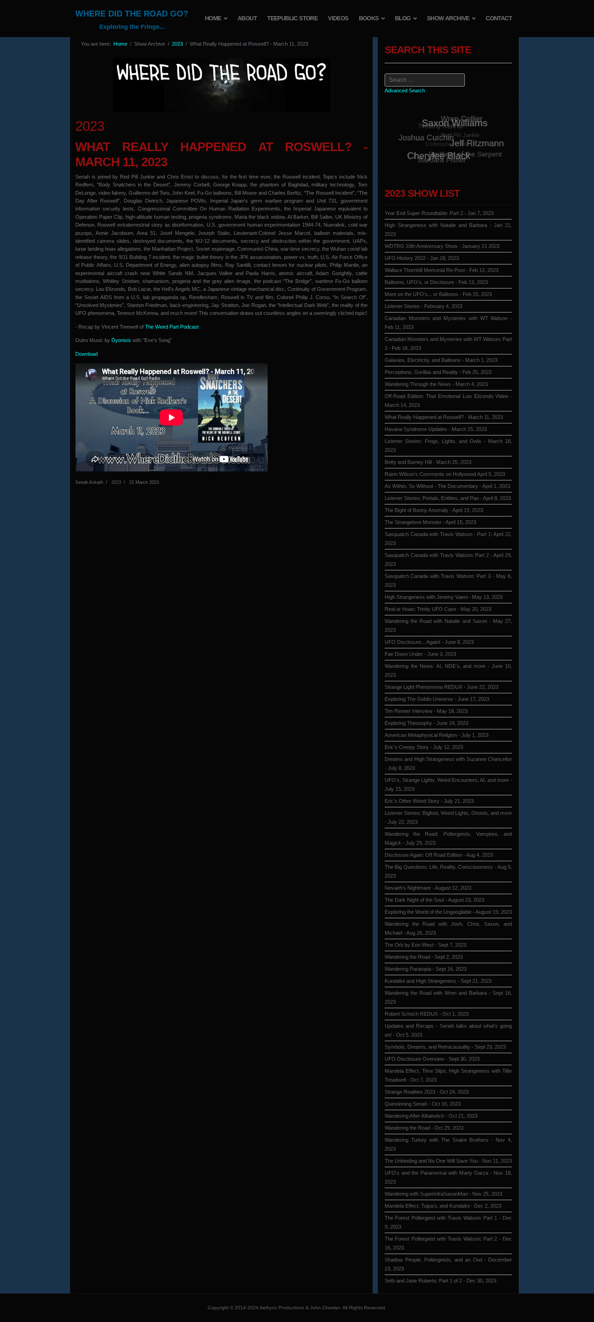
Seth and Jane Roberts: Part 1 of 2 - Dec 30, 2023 (440, 1281)
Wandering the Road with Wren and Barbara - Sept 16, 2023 (448, 997)
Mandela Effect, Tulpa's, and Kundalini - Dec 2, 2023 (443, 1206)
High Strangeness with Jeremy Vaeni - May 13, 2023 (444, 597)
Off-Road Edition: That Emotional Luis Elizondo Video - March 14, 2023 (448, 400)
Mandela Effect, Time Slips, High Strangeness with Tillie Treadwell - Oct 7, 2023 (448, 1075)
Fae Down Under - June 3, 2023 (420, 654)
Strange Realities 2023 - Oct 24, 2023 (427, 1092)
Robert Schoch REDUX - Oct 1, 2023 (427, 1014)
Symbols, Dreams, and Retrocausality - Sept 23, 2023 (445, 1047)
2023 (116, 482)
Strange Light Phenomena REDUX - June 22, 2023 (441, 687)
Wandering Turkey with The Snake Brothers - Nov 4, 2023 (448, 1144)
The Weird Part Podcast (172, 327)
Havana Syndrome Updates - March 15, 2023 (436, 429)
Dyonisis (121, 340)
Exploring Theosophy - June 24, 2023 (426, 723)
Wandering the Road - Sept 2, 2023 (424, 957)
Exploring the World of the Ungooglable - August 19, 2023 (448, 912)
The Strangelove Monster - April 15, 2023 (430, 522)
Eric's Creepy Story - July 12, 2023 (424, 747)
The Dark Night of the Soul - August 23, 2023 (434, 900)
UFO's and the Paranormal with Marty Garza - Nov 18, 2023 (448, 1177)
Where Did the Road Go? (131, 14)
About (247, 18)
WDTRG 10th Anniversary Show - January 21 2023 (442, 246)
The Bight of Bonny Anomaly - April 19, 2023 (434, 510)
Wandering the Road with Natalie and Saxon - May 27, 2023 (448, 625)
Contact (499, 18)
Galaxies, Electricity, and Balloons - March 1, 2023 (441, 360)
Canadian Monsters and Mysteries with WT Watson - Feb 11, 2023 (448, 322)
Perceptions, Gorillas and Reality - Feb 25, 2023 (438, 372)
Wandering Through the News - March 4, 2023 (436, 384)
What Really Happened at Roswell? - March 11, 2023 (444, 417)
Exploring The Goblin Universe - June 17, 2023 (437, 699)
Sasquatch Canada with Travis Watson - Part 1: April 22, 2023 (448, 538)
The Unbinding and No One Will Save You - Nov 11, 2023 (448, 1161)
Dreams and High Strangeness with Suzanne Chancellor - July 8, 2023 (448, 763)
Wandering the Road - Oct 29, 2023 (424, 1128)
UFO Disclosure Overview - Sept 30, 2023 (432, 1059)
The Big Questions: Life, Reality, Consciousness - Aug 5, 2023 (448, 871)
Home (213, 18)
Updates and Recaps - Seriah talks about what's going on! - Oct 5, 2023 (448, 1030)
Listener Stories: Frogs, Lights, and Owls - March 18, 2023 (448, 445)
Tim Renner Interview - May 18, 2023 (426, 711)
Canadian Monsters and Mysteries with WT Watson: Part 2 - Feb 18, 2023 (448, 343)
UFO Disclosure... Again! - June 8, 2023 (429, 642)
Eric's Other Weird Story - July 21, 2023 (429, 801)
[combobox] (425, 80)
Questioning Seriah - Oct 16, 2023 (423, 1104)
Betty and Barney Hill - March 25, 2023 (428, 462)
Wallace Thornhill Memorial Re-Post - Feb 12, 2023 (441, 270)
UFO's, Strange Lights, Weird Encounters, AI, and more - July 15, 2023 (448, 784)
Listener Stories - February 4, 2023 (423, 306)
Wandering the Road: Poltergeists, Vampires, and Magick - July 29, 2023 (448, 838)
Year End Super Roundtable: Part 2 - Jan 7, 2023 (439, 213)
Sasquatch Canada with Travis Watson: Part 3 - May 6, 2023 (448, 580)
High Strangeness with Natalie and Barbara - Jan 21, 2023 (448, 229)
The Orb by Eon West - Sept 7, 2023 (425, 945)
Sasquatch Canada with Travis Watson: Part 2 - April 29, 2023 (448, 559)
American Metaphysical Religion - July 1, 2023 (436, 735)
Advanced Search (405, 90)
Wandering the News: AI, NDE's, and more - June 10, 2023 (448, 670)
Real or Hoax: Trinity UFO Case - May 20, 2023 (438, 609)
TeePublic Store (292, 18)
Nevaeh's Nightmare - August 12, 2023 (428, 888)
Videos (338, 18)
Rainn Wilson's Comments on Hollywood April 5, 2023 (445, 474)
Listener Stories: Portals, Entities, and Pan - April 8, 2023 (448, 498)
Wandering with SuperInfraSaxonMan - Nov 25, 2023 (443, 1194)
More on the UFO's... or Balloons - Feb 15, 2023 (438, 294)
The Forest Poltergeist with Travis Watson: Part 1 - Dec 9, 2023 (448, 1222)
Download (86, 354)
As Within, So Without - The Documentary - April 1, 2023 (447, 486)
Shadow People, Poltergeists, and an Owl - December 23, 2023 (448, 1264)
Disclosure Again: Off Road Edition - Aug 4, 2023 (439, 855)
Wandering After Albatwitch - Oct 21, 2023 (431, 1116)
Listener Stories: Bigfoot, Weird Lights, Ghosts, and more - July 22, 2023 (448, 817)
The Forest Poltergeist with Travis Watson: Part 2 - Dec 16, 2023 (448, 1243)
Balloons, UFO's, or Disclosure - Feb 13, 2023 (436, 282)
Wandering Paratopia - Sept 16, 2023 (425, 969)
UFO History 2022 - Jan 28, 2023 (422, 258)
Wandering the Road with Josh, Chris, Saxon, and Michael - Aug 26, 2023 (448, 928)
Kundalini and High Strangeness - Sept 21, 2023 (438, 981)
